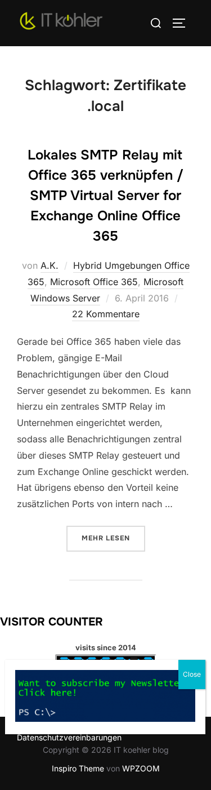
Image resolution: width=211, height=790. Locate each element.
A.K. (50, 265)
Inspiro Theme (78, 768)
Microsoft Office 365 (94, 281)
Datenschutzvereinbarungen (69, 737)
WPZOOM (141, 768)
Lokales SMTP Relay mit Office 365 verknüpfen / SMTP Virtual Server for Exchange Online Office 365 (105, 196)
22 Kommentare (106, 313)
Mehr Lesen (113, 538)
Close (192, 674)
